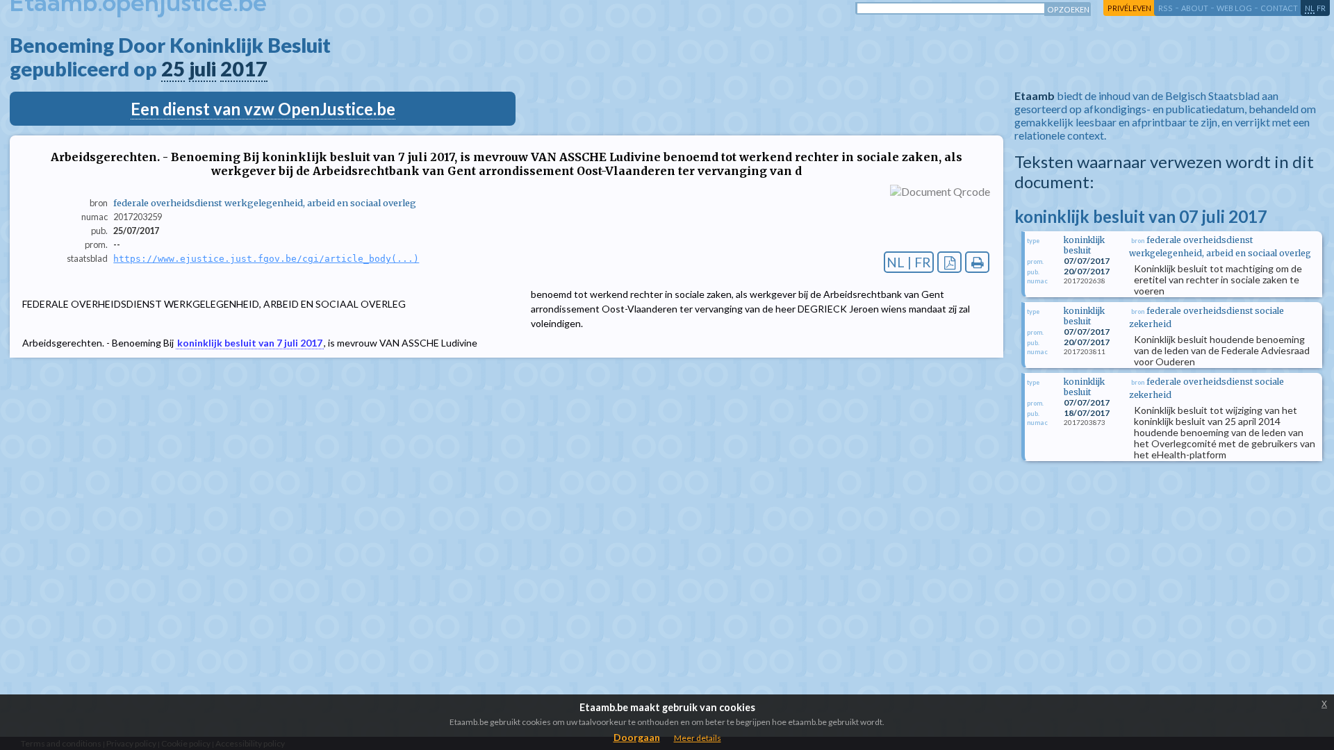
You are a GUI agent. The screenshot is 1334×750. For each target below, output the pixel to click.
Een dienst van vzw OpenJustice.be (263, 109)
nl (1310, 7)
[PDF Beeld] (949, 262)
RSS (1165, 7)
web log (1234, 7)
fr (1321, 7)
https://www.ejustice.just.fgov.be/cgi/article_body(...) (266, 258)
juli (202, 69)
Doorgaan (637, 737)
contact (1279, 7)
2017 (243, 69)
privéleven (1129, 7)
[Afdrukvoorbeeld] (977, 262)
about (1194, 7)
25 (173, 69)
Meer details (697, 738)
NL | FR (909, 262)
